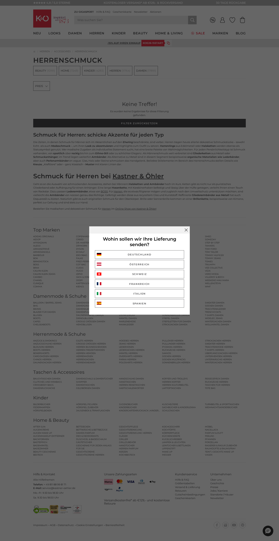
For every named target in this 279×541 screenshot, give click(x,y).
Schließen (186, 230)
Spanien (140, 303)
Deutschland (139, 254)
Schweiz (139, 274)
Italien (139, 293)
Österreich (139, 264)
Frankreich (139, 283)
